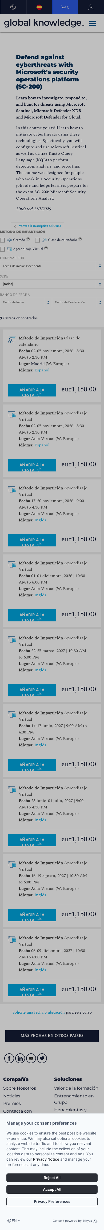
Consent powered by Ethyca (72, 1221)
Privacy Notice (46, 1159)
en (14, 1220)
